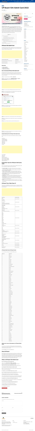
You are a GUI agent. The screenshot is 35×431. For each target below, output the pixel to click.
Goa (24, 45)
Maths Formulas (26, 66)
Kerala (25, 50)
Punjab (25, 56)
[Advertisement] (12, 54)
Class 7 (25, 34)
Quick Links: (6, 36)
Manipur (25, 52)
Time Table (28, 1)
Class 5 (25, 33)
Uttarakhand (25, 60)
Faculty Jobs (18, 0)
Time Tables (5, 0)
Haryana (25, 46)
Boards (20, 1)
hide (10, 34)
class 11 (25, 37)
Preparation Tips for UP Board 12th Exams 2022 (7, 39)
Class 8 (25, 35)
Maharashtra (25, 51)
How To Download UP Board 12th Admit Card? (8, 37)
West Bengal (25, 61)
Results (2, 0)
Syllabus (31, 1)
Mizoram (25, 53)
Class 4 (25, 32)
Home (15, 1)
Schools (20, 0)
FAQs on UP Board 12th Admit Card (6, 43)
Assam (25, 43)
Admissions (11, 0)
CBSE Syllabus (25, 24)
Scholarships (23, 0)
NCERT (22, 1)
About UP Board (4, 42)
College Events (8, 0)
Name (2, 407)
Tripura (25, 59)
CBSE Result (25, 23)
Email (12, 407)
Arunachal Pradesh (26, 42)
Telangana (25, 58)
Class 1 (25, 30)
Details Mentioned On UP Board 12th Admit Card (8, 38)
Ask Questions (17, 1)
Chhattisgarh (25, 44)
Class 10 (25, 36)
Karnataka (25, 49)
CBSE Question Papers (26, 25)
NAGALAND (25, 54)
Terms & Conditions (15, 422)
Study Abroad (14, 0)
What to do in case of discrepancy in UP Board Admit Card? (9, 41)
